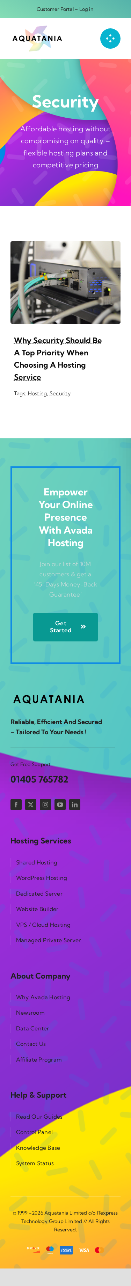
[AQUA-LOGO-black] (48, 695)
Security (60, 393)
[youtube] (60, 804)
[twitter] (30, 804)
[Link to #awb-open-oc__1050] (110, 38)
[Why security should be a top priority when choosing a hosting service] (65, 246)
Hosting (37, 393)
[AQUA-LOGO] (37, 28)
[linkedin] (74, 804)
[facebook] (16, 804)
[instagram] (45, 804)
